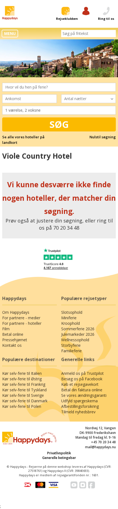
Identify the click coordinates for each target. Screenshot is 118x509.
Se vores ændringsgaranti (83, 395)
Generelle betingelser (59, 457)
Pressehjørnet (14, 339)
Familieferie (71, 350)
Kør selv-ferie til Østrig (22, 378)
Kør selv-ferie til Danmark (24, 400)
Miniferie (69, 317)
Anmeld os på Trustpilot (82, 373)
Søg (59, 124)
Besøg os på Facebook (81, 378)
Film (6, 328)
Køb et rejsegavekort (80, 384)
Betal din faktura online (81, 389)
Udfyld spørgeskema (79, 400)
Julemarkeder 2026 (77, 334)
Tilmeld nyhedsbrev (78, 411)
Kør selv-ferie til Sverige (23, 395)
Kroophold (70, 323)
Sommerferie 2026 (77, 328)
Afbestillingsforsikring (80, 406)
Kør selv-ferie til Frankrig (23, 384)
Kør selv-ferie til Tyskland (24, 389)
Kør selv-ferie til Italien (22, 373)
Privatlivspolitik (59, 453)
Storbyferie (71, 345)
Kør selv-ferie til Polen (21, 406)
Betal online (12, 334)
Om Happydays (15, 312)
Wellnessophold (75, 339)
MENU (10, 33)
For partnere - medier (21, 317)
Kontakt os (12, 345)
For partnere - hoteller (21, 323)
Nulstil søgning (102, 136)
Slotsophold (71, 312)
